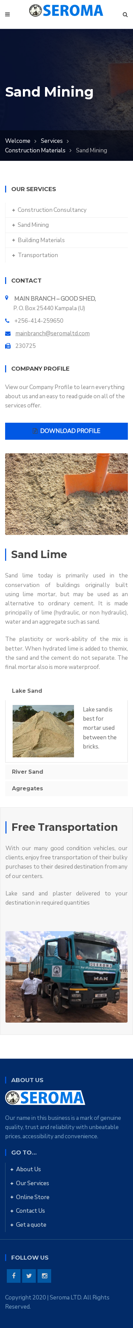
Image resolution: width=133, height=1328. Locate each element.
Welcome (17, 141)
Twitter (29, 1276)
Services (52, 141)
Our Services (32, 1183)
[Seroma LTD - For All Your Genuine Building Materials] (66, 10)
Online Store (32, 1197)
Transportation (38, 255)
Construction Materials (35, 150)
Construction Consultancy (52, 210)
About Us (28, 1169)
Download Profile (70, 431)
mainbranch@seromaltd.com (52, 333)
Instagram (44, 1276)
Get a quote (31, 1225)
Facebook (13, 1276)
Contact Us (30, 1211)
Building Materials (41, 240)
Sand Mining (33, 225)
